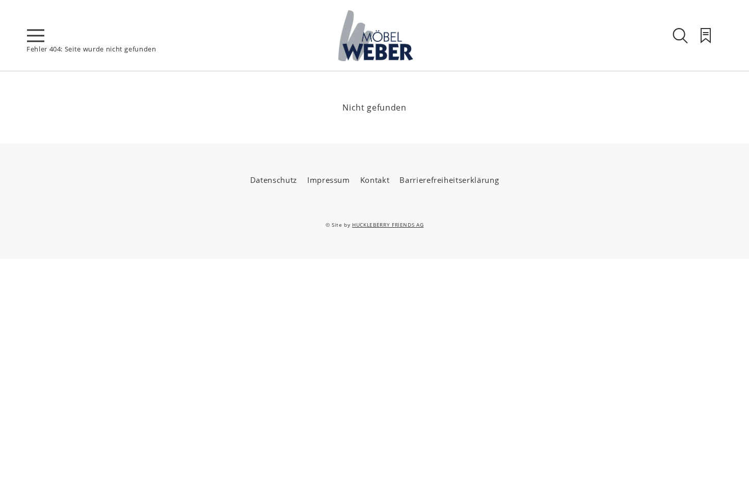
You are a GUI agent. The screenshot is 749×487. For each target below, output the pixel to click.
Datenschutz (273, 180)
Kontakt (375, 180)
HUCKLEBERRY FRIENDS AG (387, 224)
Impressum (328, 180)
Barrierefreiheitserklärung (449, 180)
